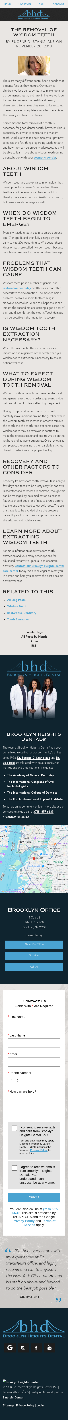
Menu (7, 4)
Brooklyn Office (34, 910)
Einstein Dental (13, 1397)
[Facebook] (36, 1347)
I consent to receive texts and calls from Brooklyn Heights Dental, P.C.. (37, 1140)
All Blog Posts (16, 600)
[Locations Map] (34, 858)
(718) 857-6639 (43, 811)
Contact (58, 4)
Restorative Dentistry (21, 613)
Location (24, 4)
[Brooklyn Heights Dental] (20, 1382)
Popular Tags (34, 632)
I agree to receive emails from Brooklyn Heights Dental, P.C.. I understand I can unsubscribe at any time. (37, 1175)
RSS (34, 645)
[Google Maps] (10, 1347)
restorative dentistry (17, 288)
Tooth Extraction (18, 619)
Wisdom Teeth (16, 606)
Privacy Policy (39, 1150)
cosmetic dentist (45, 157)
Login (40, 1405)
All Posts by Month (34, 636)
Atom (34, 641)
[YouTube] (49, 1347)
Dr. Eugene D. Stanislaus (33, 757)
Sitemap (8, 1405)
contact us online (17, 817)
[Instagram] (23, 1347)
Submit (34, 1197)
